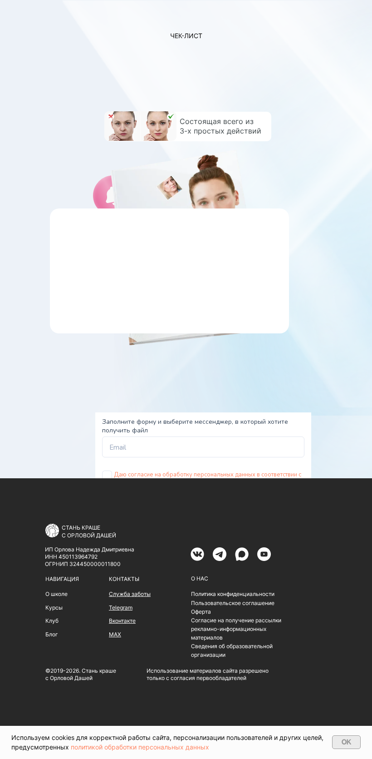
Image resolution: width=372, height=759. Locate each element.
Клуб (52, 620)
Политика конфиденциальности (232, 593)
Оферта (201, 611)
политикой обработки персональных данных (140, 747)
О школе (56, 593)
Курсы (54, 607)
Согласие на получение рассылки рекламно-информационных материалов (236, 629)
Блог (51, 634)
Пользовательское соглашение (232, 603)
